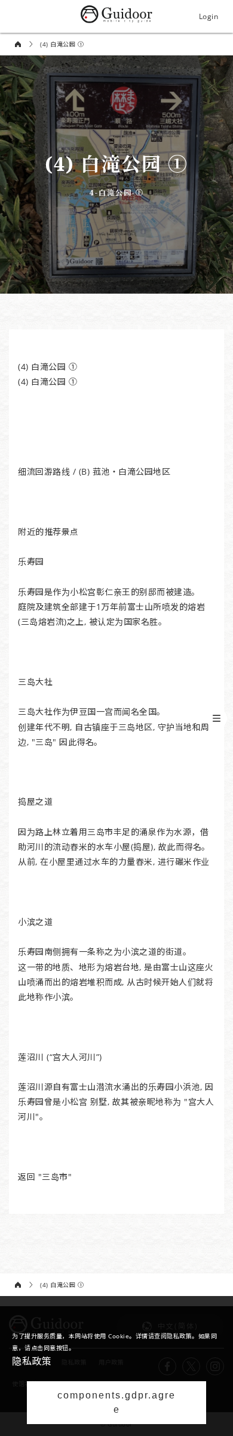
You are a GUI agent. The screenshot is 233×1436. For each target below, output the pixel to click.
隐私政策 (31, 1361)
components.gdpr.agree (116, 1402)
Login (209, 16)
